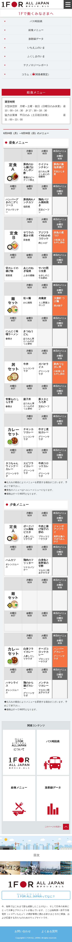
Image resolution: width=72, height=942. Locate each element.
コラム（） (36, 74)
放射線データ (36, 39)
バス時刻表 (36, 21)
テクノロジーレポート (36, 65)
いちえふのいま (36, 47)
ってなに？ (36, 895)
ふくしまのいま (36, 56)
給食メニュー (36, 30)
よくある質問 (49, 931)
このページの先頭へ (53, 827)
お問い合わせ (23, 931)
